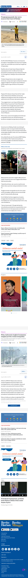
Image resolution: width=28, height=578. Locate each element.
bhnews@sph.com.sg (8, 560)
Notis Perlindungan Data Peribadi (8, 537)
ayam (8, 240)
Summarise (5, 21)
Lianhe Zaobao (4, 568)
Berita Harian (4, 569)
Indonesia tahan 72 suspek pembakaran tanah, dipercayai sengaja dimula (13, 439)
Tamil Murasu (4, 571)
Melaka (12, 240)
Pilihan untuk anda (5, 146)
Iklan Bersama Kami (5, 545)
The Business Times (5, 567)
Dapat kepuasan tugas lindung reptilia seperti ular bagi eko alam (13, 234)
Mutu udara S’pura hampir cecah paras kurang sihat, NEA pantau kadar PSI (13, 429)
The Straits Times (5, 565)
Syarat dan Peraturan (5, 536)
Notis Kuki (3, 539)
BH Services (3, 540)
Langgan (3, 543)
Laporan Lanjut (14, 405)
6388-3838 (3, 554)
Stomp (2, 572)
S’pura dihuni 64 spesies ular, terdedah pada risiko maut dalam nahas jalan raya (13, 228)
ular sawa (3, 240)
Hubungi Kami (4, 533)
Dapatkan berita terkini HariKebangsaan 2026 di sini (15, 10)
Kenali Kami (3, 534)
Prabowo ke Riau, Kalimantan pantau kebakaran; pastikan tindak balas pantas (12, 434)
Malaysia (3, 14)
